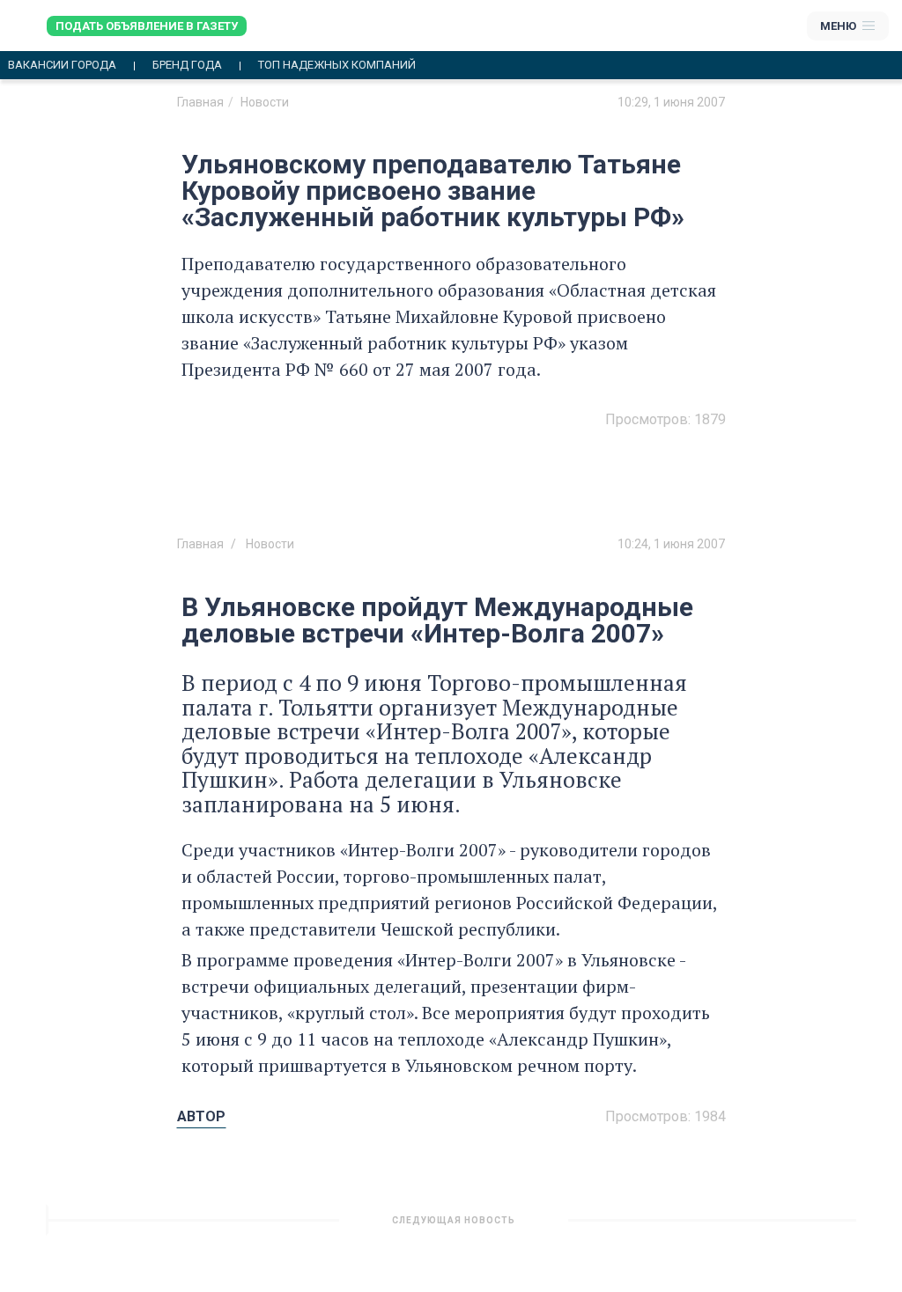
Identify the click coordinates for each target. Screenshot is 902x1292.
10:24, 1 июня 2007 (671, 544)
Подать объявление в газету (146, 26)
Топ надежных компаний (337, 65)
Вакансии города (62, 65)
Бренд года (187, 65)
